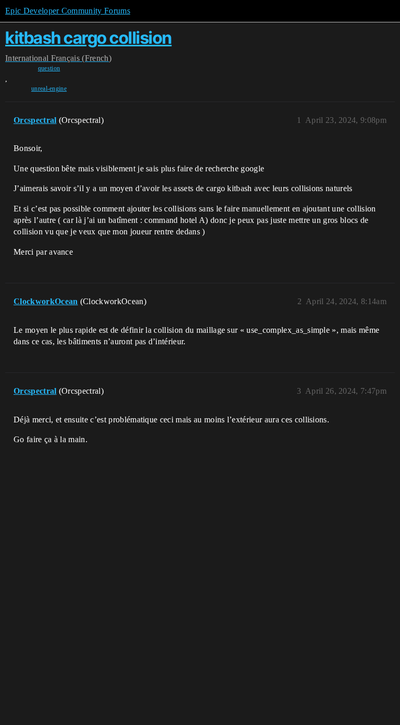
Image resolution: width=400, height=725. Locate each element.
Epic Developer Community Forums (67, 10)
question (49, 68)
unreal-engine (49, 88)
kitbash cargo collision (88, 38)
